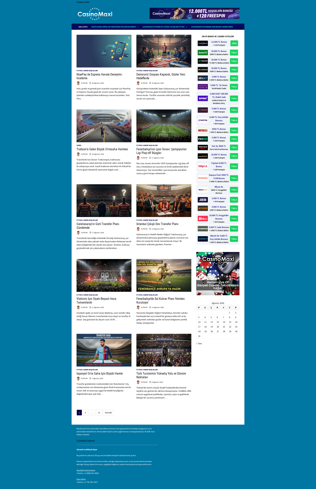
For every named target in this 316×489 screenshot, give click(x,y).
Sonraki (108, 412)
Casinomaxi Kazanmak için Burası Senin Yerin (212, 26)
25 (205, 331)
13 (218, 322)
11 (99, 412)
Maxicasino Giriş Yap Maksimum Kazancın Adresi (113, 26)
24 (199, 331)
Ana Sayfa (83, 26)
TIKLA (234, 52)
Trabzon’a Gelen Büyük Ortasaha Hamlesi (102, 149)
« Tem (199, 343)
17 (199, 326)
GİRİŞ (234, 43)
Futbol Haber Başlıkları (87, 70)
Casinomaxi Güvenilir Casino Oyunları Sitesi (163, 26)
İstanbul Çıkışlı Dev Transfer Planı (157, 224)
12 (212, 322)
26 (212, 331)
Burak (85, 83)
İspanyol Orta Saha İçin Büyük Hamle (100, 373)
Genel (79, 145)
